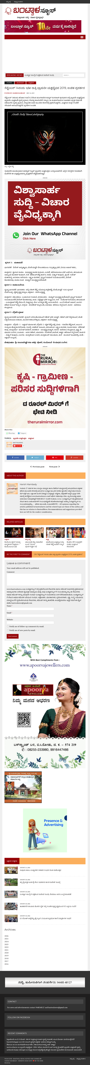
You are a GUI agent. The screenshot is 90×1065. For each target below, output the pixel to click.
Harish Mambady (19, 93)
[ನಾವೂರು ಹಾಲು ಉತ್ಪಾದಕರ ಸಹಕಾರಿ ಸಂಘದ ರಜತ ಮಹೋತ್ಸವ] (11, 872)
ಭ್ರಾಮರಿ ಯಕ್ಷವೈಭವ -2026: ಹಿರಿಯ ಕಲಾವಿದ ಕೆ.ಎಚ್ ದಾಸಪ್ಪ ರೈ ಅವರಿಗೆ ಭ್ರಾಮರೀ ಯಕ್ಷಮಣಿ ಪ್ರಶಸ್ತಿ (50, 1047)
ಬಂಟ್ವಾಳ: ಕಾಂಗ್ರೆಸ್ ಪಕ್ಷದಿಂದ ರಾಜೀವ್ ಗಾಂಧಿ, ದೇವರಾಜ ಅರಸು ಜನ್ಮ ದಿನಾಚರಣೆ (45, 894)
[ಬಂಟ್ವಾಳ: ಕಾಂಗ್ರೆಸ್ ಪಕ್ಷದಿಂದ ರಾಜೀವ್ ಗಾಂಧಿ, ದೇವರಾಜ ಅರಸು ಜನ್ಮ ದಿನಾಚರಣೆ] (11, 896)
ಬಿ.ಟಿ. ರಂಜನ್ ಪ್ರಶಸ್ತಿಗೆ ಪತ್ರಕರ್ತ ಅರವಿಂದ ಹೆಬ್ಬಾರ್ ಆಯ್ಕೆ (38, 1042)
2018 (6, 958)
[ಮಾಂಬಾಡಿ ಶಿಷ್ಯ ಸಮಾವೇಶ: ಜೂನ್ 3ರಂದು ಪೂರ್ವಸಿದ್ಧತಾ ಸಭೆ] (34, 536)
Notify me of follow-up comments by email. (26, 626)
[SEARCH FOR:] (73, 75)
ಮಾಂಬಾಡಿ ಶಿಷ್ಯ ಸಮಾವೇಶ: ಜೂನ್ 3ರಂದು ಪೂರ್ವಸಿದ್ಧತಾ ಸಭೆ (34, 544)
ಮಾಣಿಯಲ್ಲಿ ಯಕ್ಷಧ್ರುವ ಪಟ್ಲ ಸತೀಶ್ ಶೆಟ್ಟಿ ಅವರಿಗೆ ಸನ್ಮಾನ (55, 543)
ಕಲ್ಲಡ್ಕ (47, 539)
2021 (6, 950)
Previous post (38, 466)
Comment (11, 572)
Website (10, 619)
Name (9, 606)
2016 (6, 964)
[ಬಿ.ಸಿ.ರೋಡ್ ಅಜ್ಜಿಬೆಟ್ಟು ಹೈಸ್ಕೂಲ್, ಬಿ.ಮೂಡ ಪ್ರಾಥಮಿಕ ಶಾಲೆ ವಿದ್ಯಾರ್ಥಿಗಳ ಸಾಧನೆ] (11, 920)
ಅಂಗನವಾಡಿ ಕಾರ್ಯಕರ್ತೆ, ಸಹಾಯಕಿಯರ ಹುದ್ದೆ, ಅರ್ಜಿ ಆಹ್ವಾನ (36, 1044)
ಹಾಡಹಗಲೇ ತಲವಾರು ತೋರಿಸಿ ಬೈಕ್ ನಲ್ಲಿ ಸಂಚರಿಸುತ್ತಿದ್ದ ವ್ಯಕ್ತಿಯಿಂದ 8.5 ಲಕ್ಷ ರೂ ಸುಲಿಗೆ (48, 906)
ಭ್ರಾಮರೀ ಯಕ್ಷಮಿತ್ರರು (19, 438)
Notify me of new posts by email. (22, 630)
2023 (6, 944)
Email (9, 613)
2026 (6, 936)
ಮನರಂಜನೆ (20, 83)
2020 (6, 952)
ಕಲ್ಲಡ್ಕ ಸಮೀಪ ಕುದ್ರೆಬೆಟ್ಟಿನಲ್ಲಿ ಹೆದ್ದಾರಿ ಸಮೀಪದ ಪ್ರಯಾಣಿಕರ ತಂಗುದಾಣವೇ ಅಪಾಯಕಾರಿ (55, 1050)
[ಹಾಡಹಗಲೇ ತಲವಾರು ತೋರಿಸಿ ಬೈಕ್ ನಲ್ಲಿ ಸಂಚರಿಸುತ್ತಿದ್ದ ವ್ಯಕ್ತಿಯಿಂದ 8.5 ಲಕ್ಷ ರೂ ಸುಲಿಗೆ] (11, 908)
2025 (6, 938)
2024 (6, 941)
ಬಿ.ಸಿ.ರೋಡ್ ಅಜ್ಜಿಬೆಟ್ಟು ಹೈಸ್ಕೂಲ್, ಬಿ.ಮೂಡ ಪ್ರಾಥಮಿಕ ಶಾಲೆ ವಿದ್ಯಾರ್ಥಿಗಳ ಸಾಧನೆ (45, 918)
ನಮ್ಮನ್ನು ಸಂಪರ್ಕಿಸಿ (18, 2)
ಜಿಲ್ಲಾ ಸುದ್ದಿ (27, 539)
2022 (6, 947)
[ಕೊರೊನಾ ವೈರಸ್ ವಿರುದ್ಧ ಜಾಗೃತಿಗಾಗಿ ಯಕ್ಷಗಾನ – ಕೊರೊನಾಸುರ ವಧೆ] (13, 536)
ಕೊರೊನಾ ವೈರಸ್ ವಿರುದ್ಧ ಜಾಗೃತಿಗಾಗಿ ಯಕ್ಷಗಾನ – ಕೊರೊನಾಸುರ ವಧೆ (12, 544)
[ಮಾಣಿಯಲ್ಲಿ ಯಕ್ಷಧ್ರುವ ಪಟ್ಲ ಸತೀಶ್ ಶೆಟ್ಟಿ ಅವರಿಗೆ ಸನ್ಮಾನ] (55, 536)
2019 (6, 955)
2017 (6, 961)
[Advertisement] (45, 55)
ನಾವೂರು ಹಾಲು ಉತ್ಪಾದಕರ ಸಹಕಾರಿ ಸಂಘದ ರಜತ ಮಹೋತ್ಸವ (40, 870)
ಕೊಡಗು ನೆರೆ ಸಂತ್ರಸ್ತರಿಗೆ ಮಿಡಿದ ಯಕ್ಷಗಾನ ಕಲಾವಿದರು (74, 544)
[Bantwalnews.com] (45, 12)
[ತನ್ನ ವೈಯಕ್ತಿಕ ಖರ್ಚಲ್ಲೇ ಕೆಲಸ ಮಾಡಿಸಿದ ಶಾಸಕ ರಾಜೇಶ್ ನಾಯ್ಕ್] (11, 884)
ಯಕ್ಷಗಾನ (31, 438)
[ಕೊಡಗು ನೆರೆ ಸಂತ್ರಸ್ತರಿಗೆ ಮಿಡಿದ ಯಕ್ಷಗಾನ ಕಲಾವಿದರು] (76, 536)
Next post (53, 466)
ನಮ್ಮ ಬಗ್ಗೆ (8, 2)
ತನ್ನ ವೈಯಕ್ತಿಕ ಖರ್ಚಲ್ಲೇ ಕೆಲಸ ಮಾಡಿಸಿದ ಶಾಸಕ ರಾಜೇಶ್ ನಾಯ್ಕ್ (40, 882)
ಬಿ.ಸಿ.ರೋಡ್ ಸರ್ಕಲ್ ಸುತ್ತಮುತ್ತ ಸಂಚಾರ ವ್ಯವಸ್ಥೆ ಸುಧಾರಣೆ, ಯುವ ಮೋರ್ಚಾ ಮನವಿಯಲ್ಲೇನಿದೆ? (46, 1039)
